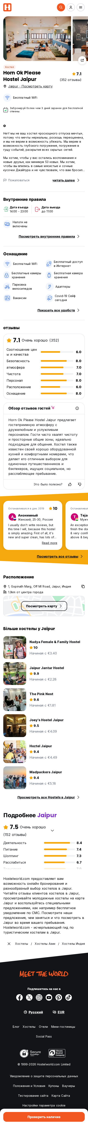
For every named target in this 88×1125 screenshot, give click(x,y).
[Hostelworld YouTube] (49, 997)
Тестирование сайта (33, 1095)
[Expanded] (9, 944)
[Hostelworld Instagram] (39, 997)
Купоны (54, 1086)
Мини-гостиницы (63, 1026)
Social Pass (44, 1036)
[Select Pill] (61, 7)
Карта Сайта (61, 1095)
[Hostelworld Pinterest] (58, 997)
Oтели (43, 1026)
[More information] (77, 408)
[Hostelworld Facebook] (19, 997)
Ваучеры (68, 1086)
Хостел (9, 67)
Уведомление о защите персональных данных (44, 1076)
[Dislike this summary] (80, 484)
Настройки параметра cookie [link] (44, 1105)
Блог (16, 1026)
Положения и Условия (29, 1086)
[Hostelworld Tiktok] (68, 997)
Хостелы (29, 1026)
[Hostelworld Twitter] (29, 997)
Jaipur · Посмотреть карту (30, 86)
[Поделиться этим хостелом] (82, 60)
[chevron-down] (52, 830)
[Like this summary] (70, 484)
